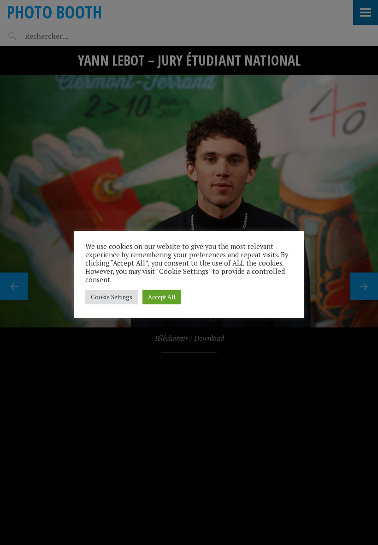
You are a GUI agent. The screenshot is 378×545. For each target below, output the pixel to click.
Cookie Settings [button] (111, 297)
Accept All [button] (161, 297)
